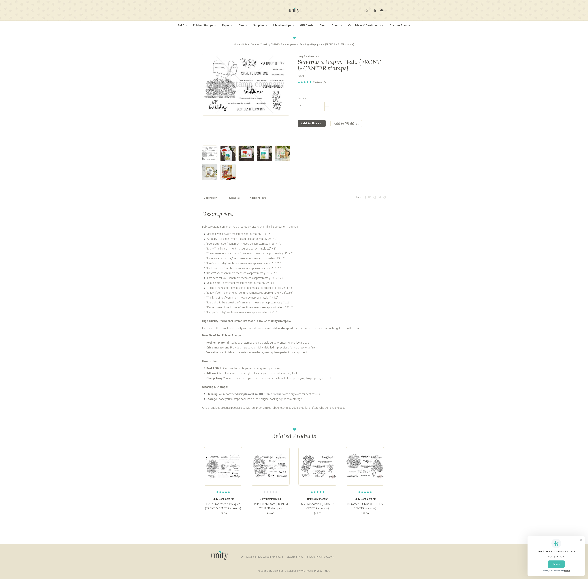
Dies (242, 25)
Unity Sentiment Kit (308, 56)
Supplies (259, 25)
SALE (181, 25)
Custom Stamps (400, 25)
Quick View (223, 466)
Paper (226, 25)
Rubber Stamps (203, 25)
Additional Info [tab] (258, 197)
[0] (382, 10)
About (336, 25)
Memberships (282, 25)
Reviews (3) (319, 82)
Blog (323, 25)
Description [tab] (210, 197)
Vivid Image (306, 570)
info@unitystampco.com (320, 556)
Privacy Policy (321, 570)
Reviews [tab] (232, 197)
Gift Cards (306, 25)
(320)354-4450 (295, 556)
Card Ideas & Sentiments (365, 25)
